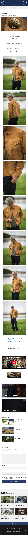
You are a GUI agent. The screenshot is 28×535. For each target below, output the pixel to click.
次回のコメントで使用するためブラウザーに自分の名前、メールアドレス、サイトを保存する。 (14, 478)
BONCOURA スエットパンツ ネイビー (14, 339)
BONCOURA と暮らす (19, 505)
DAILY (8, 7)
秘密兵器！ (17, 421)
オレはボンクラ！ (17, 528)
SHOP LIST (16, 4)
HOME (3, 7)
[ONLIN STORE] (14, 377)
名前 (3, 465)
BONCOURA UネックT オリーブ (14, 341)
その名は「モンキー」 (5, 505)
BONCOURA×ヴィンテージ (20, 518)
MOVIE (11, 4)
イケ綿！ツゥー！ (19, 429)
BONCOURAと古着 (5, 518)
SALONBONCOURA (24, 4)
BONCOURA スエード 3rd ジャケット (13, 35)
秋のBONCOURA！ (14, 7)
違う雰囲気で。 (18, 438)
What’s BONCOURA (5, 4)
